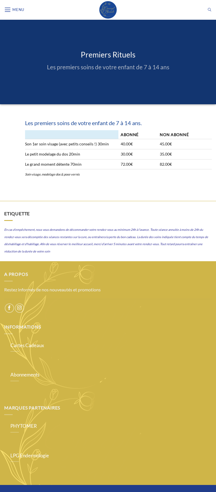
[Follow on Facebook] (9, 308)
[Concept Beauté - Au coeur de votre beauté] (108, 10)
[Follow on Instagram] (19, 308)
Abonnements (24, 375)
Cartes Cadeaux (27, 345)
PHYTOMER (23, 426)
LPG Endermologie (29, 455)
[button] (14, 10)
